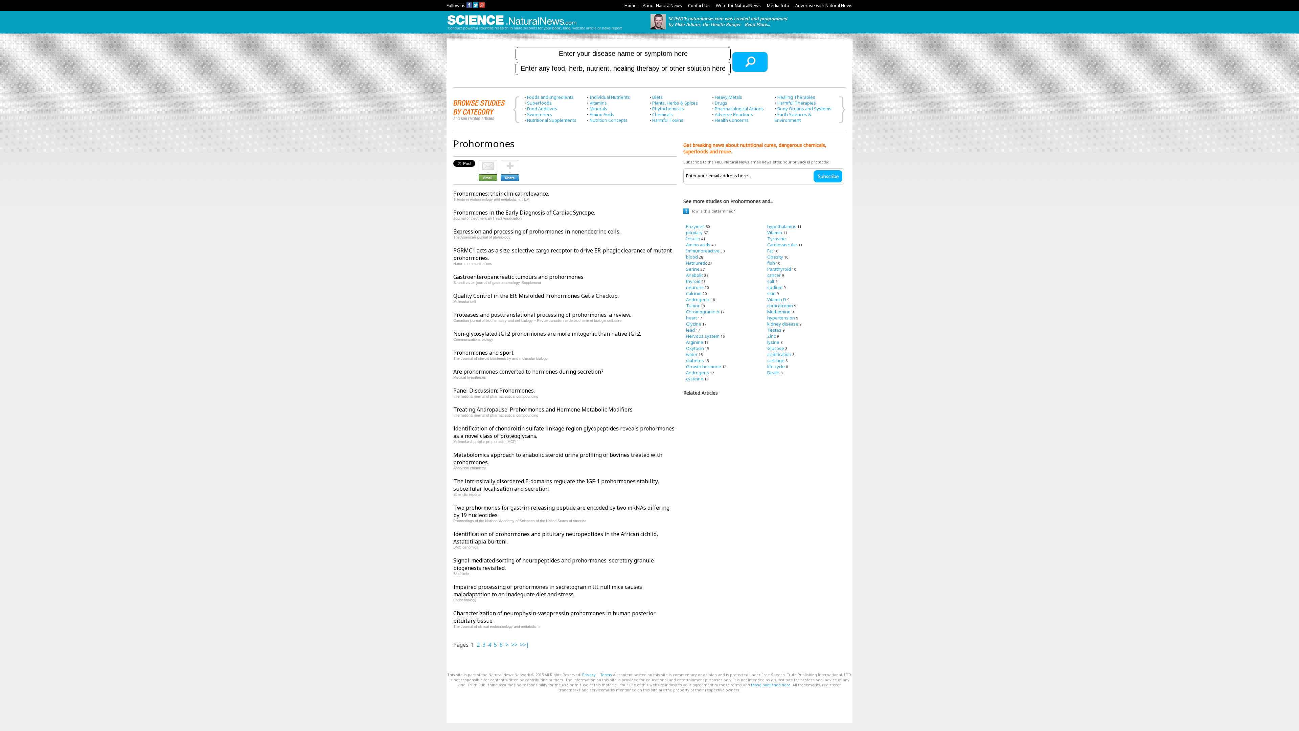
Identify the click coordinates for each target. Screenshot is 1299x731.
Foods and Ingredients (550, 97)
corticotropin (780, 306)
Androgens (697, 373)
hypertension (781, 318)
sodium (774, 287)
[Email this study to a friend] (488, 163)
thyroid (693, 281)
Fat (770, 251)
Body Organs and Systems (804, 109)
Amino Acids (602, 114)
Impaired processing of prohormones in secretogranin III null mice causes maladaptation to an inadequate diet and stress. (547, 590)
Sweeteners (539, 114)
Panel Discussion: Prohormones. (494, 390)
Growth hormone (703, 366)
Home (630, 5)
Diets (657, 97)
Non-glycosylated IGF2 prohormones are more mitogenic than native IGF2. (547, 333)
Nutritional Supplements (551, 120)
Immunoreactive (703, 251)
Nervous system (703, 336)
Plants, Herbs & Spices (675, 103)
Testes (774, 330)
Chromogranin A (702, 312)
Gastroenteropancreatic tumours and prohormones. (519, 277)
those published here (771, 684)
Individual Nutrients (610, 97)
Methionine (779, 312)
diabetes (695, 360)
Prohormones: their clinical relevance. (501, 193)
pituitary (694, 232)
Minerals (598, 109)
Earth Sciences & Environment (793, 117)
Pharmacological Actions (739, 109)
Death (773, 373)
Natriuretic (696, 263)
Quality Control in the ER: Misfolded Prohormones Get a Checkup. (536, 296)
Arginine (694, 342)
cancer (774, 275)
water (692, 354)
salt (770, 281)
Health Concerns (732, 120)
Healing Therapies (796, 97)
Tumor (693, 306)
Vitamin (774, 232)
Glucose (775, 348)
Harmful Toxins (667, 120)
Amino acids (698, 245)
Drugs (721, 103)
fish (771, 263)
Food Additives (542, 109)
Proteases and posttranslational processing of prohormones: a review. (542, 314)
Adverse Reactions (734, 114)
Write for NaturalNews (738, 5)
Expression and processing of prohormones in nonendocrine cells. (536, 231)
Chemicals (662, 114)
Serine (693, 269)
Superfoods (539, 103)
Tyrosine (776, 239)
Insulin (693, 239)
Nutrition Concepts (609, 120)
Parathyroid (779, 269)
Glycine (693, 324)
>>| (524, 644)
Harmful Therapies (796, 103)
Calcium (694, 293)
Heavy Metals (728, 97)
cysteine (694, 379)
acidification (779, 354)
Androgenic (698, 299)
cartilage (775, 360)
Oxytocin (695, 348)
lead (690, 330)
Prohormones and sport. (484, 352)
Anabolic (694, 275)
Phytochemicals (668, 109)
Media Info (778, 5)
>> (514, 644)
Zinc (771, 336)
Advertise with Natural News (823, 5)
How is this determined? (712, 211)
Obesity (775, 257)
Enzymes (695, 226)
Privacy (589, 674)
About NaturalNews (662, 5)
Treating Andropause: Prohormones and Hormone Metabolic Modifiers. (543, 409)
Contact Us (699, 5)
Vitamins (598, 103)
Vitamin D (776, 299)
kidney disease (782, 324)
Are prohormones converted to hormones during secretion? (528, 371)
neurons (695, 287)
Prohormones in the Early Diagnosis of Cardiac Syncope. (524, 212)
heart (691, 318)
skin (771, 293)
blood (692, 257)
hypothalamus (781, 226)
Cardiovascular (782, 245)
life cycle (776, 366)
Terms (606, 674)
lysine (773, 342)
